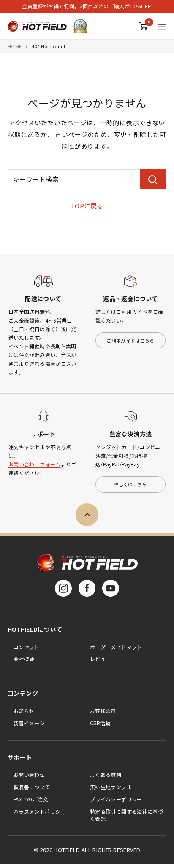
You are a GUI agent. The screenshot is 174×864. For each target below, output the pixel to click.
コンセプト (27, 646)
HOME (15, 46)
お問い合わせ (29, 774)
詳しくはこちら (130, 484)
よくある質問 (105, 774)
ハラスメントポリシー (40, 811)
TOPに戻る (87, 205)
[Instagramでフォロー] (63, 588)
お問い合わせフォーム (34, 464)
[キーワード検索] (153, 179)
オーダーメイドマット (116, 646)
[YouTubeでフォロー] (110, 588)
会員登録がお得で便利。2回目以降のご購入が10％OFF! (87, 6)
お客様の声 (103, 710)
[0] (143, 26)
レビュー (100, 658)
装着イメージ (29, 723)
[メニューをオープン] (162, 26)
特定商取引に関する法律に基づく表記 (126, 815)
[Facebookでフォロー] (87, 588)
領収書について (32, 786)
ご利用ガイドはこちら (130, 340)
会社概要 (24, 658)
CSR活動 (100, 723)
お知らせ (24, 710)
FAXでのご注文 (31, 799)
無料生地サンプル (111, 786)
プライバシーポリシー (116, 799)
